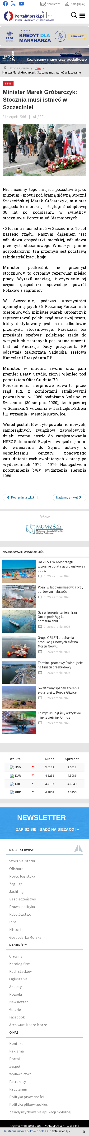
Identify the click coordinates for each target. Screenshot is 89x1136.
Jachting (16, 891)
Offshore (16, 868)
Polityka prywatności (26, 1096)
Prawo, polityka (22, 906)
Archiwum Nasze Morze (28, 1024)
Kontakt (16, 1043)
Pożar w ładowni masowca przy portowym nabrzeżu (60, 589)
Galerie (15, 1009)
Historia (16, 929)
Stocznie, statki (22, 861)
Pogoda (15, 994)
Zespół (14, 1066)
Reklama (16, 1051)
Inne (13, 921)
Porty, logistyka (22, 876)
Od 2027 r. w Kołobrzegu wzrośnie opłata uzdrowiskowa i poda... (61, 566)
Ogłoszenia (18, 979)
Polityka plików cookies (28, 1104)
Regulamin (18, 1089)
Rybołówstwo (20, 914)
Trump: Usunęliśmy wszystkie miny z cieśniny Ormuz (59, 715)
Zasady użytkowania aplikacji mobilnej (40, 1112)
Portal (14, 1058)
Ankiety (15, 986)
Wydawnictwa (20, 1074)
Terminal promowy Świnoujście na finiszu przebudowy (60, 665)
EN (50, 15)
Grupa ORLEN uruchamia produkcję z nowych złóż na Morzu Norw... (58, 641)
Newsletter (18, 1001)
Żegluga (16, 883)
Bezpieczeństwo (22, 899)
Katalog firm (19, 963)
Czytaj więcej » (60, 1131)
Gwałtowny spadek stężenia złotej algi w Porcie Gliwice (58, 690)
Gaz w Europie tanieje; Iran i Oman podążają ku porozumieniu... (58, 616)
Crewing (16, 956)
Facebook (17, 1017)
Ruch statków (20, 971)
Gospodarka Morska (25, 937)
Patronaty (17, 1081)
